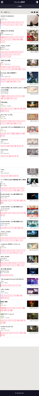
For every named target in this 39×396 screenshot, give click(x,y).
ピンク (19, 213)
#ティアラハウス (4, 121)
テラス (2, 240)
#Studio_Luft (4, 320)
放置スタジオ (18, 133)
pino (2, 142)
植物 (16, 69)
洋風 (18, 39)
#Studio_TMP (4, 108)
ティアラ (3, 117)
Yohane (3, 48)
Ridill (5, 185)
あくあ (2, 291)
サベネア (2, 265)
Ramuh (7, 49)
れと (2, 129)
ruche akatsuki (5, 196)
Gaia (2, 93)
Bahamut (6, 143)
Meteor (2, 49)
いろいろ (8, 22)
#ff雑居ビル (3, 96)
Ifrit (5, 118)
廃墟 (18, 190)
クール (22, 22)
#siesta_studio (4, 237)
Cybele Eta (4, 233)
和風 (17, 240)
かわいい (18, 22)
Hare (2, 281)
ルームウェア (9, 252)
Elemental (3, 106)
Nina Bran (4, 258)
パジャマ (13, 250)
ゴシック (21, 37)
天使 (13, 69)
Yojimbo (7, 317)
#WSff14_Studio (4, 275)
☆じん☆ (3, 18)
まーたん (3, 184)
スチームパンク (4, 39)
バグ (17, 285)
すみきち (3, 328)
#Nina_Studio (4, 262)
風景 (4, 322)
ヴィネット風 (11, 52)
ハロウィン (23, 79)
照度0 (24, 108)
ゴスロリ (13, 308)
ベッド (24, 250)
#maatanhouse (4, 188)
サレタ (22, 188)
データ (13, 285)
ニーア (2, 24)
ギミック (23, 121)
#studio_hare (4, 285)
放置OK (13, 133)
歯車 (14, 39)
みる (2, 62)
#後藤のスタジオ (4, 37)
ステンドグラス (4, 190)
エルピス (14, 262)
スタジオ (14, 320)
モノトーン (13, 24)
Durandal (6, 272)
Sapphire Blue (5, 271)
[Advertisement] (19, 163)
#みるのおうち (4, 66)
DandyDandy (4, 92)
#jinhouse (3, 22)
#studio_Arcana (4, 332)
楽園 (19, 69)
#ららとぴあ (3, 133)
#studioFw (3, 250)
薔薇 (11, 310)
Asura (6, 235)
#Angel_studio (4, 52)
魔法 (2, 202)
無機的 (21, 39)
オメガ (10, 285)
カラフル (13, 22)
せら (2, 304)
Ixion (6, 19)
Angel (9, 66)
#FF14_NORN (4, 200)
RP (10, 121)
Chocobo (7, 330)
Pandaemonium (9, 34)
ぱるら (2, 316)
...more (20, 24)
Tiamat (6, 93)
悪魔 (8, 81)
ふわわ (2, 246)
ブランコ (8, 69)
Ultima (6, 282)
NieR (10, 188)
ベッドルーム (3, 252)
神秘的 (8, 98)
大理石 (8, 146)
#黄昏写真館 (3, 308)
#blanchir (3, 146)
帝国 (18, 265)
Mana (2, 19)
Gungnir (9, 106)
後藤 (2, 33)
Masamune (7, 64)
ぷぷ (2, 104)
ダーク (18, 79)
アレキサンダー (12, 37)
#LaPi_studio (4, 295)
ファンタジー (7, 24)
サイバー (11, 54)
